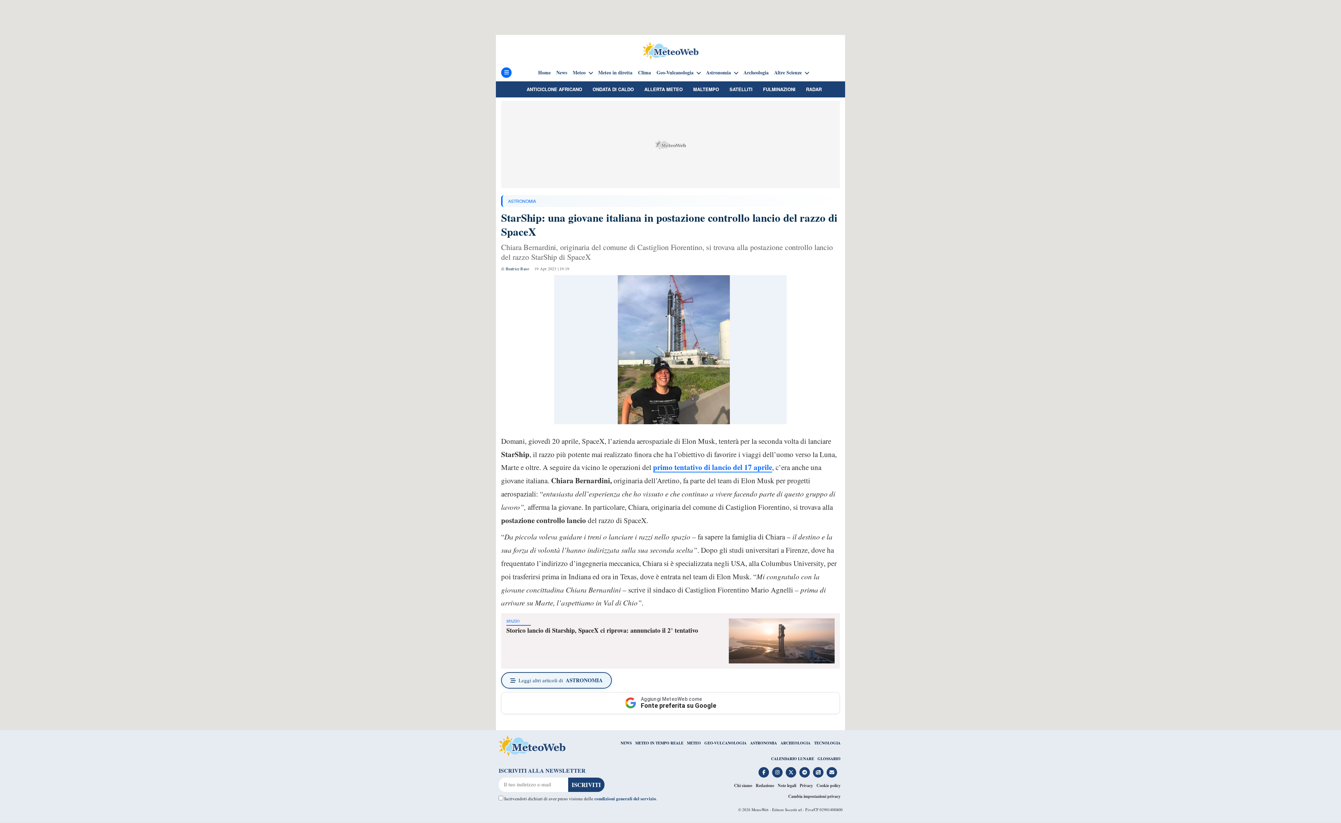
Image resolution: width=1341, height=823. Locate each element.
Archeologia (756, 72)
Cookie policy (828, 785)
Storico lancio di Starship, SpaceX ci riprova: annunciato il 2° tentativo (602, 630)
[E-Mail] (832, 772)
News (561, 72)
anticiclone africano (554, 89)
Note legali (787, 785)
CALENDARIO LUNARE (792, 759)
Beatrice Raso (517, 268)
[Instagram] (777, 772)
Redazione (765, 785)
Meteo (579, 72)
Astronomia (718, 72)
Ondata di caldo (613, 89)
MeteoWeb (760, 809)
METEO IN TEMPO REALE (659, 743)
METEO (694, 743)
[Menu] (506, 72)
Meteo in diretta (615, 72)
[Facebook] (764, 772)
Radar (814, 89)
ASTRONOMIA (522, 201)
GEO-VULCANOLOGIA (725, 743)
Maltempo (706, 89)
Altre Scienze (788, 72)
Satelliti (741, 89)
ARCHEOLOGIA (796, 743)
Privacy (806, 785)
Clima (644, 72)
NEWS (626, 743)
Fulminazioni (779, 89)
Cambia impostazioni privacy (814, 796)
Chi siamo (743, 785)
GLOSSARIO (829, 759)
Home (544, 72)
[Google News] (818, 772)
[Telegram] (804, 772)
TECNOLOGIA (827, 743)
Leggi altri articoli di (561, 680)
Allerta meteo (663, 89)
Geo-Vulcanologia (675, 72)
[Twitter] (791, 772)
